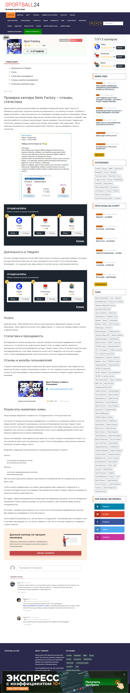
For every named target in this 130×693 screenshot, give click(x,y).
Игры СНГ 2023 (109, 383)
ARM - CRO (98, 383)
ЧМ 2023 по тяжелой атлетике (104, 376)
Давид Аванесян (100, 398)
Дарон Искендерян (115, 435)
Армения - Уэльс (100, 361)
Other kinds (70, 663)
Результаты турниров (116, 301)
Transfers (117, 198)
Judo (117, 476)
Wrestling (113, 172)
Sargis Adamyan (112, 480)
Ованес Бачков (113, 398)
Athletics (116, 191)
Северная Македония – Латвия (109, 253)
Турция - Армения (115, 380)
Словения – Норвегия (105, 265)
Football (99, 83)
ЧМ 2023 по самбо (114, 361)
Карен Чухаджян (112, 424)
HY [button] (101, 23)
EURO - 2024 (112, 465)
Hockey (110, 180)
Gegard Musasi (107, 469)
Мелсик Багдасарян (101, 298)
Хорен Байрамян (111, 402)
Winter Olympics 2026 (101, 187)
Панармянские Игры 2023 (103, 387)
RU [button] (97, 23)
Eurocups (98, 469)
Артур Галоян (99, 428)
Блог (119, 176)
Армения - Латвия (101, 324)
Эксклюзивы (113, 320)
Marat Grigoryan (100, 480)
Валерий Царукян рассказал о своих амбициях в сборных (109, 112)
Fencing (108, 191)
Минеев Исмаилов (114, 346)
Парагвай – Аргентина (105, 229)
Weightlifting (118, 180)
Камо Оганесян (100, 432)
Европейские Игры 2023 (102, 309)
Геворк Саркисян (112, 432)
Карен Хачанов (111, 428)
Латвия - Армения (101, 372)
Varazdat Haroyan (100, 491)
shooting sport (99, 191)
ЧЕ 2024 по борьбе (115, 350)
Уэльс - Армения (115, 298)
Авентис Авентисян (101, 439)
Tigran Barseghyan (114, 484)
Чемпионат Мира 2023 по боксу (105, 305)
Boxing (104, 168)
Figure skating (108, 183)
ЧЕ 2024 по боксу (100, 346)
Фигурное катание (114, 454)
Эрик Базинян (99, 402)
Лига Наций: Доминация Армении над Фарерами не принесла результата (107, 87)
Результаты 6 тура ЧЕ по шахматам (106, 148)
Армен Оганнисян (116, 450)
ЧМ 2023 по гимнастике (102, 368)
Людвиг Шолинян (100, 391)
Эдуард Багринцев (101, 447)
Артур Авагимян (114, 365)
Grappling (111, 473)
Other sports (100, 133)
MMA (97, 95)
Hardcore (109, 328)
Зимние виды (99, 328)
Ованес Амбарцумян (101, 413)
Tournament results (82, 663)
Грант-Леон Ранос (101, 443)
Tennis (106, 172)
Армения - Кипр (112, 316)
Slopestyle (98, 183)
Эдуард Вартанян (100, 365)
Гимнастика (112, 313)
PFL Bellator (103, 350)
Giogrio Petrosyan (100, 473)
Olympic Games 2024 (73, 670)
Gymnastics (114, 187)
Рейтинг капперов (45, 553)
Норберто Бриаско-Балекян (104, 417)
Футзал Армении (114, 372)
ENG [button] (91, 23)
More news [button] (99, 155)
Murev (71, 226)
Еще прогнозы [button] (101, 284)
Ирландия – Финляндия (106, 277)
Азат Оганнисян (114, 324)
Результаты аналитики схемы (23, 84)
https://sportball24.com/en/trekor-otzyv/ (36, 605)
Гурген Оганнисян (100, 313)
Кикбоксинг (113, 421)
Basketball (98, 172)
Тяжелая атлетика (101, 421)
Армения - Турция (101, 320)
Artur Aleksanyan (100, 461)
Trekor (19, 226)
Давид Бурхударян (101, 339)
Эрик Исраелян (100, 316)
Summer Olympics (100, 484)
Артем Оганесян (100, 342)
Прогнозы (117, 342)
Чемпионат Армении (101, 450)
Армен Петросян (100, 406)
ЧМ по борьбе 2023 (101, 380)
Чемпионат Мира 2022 (102, 335)
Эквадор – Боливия (104, 217)
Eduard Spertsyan (100, 465)
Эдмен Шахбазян (100, 435)
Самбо (110, 342)
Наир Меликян (114, 339)
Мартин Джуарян (100, 331)
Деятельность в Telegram (21, 68)
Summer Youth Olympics (102, 194)
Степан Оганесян (100, 454)
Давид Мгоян (99, 357)
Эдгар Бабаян (99, 424)
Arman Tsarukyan (113, 458)
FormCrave (45, 226)
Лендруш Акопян (114, 331)
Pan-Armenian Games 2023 (103, 198)
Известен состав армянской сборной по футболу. (108, 124)
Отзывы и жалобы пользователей (24, 80)
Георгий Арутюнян (101, 301)
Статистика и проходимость (22, 76)
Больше (80, 241)
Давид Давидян (114, 391)
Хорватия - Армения (112, 357)
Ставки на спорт (100, 180)
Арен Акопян (99, 409)
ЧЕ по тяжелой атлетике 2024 (104, 354)
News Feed (112, 176)
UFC (96, 350)
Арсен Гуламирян (117, 335)
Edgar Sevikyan (112, 461)
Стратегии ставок (100, 176)
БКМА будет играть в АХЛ (106, 136)
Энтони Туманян (115, 439)
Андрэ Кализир (111, 409)
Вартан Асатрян (114, 394)
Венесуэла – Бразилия (105, 241)
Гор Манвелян (114, 447)
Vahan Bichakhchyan (110, 488)
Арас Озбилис (113, 443)
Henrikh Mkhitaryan (101, 476)
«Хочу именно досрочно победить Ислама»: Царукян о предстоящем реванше (109, 99)
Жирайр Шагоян (100, 458)
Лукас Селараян (113, 406)
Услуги (14, 72)
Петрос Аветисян (100, 394)
